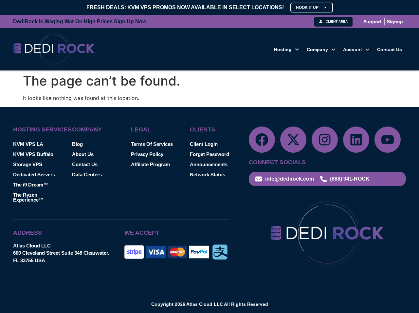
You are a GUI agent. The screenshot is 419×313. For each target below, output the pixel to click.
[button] (286, 49)
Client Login (204, 144)
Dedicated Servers (34, 174)
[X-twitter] (293, 140)
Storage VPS (27, 164)
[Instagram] (325, 140)
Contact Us (389, 49)
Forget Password (209, 154)
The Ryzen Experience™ (28, 197)
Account (352, 49)
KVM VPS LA (28, 144)
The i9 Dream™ (30, 184)
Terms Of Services (152, 144)
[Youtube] (387, 140)
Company (317, 49)
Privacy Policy (147, 154)
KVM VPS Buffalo (33, 154)
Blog (77, 144)
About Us (83, 154)
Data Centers (87, 174)
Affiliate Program (150, 164)
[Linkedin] (356, 140)
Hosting (283, 49)
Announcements (209, 164)
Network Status (207, 174)
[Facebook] (262, 140)
